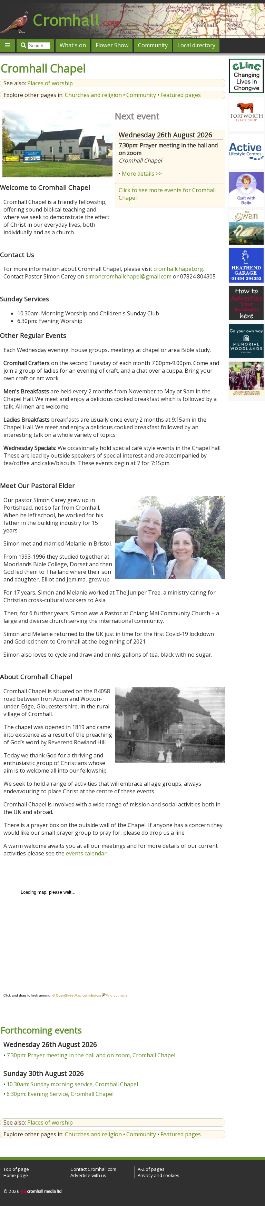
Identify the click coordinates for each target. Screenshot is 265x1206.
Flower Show (112, 45)
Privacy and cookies (158, 1175)
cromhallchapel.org (178, 269)
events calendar (86, 853)
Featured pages (180, 95)
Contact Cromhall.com (93, 1169)
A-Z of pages (151, 1169)
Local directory (196, 45)
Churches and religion (93, 95)
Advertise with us (88, 1175)
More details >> (142, 173)
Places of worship (50, 83)
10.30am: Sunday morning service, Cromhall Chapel (72, 1084)
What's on (73, 45)
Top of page (16, 1169)
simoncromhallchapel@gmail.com (128, 276)
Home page (15, 1175)
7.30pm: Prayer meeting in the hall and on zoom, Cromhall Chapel (91, 1055)
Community (153, 45)
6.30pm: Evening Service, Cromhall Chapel (60, 1094)
